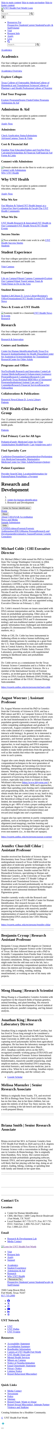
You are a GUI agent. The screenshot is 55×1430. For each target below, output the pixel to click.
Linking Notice (14, 1371)
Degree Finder (26, 100)
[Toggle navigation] (3, 17)
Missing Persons (29, 531)
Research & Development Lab (22, 1238)
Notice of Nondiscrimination (21, 1363)
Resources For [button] (14, 22)
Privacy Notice (14, 1368)
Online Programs (41, 100)
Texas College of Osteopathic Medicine (20, 82)
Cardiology (6, 456)
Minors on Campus (16, 1360)
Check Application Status (13, 135)
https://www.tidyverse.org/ (35, 782)
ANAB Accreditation (22, 517)
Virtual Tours (20, 281)
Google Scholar (14, 1077)
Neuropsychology (41, 462)
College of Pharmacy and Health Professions (24, 86)
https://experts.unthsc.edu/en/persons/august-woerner (26, 836)
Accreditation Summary (18, 1346)
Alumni (15, 28)
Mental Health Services (18, 1357)
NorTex (5, 371)
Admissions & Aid (16, 1270)
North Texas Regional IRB (19, 379)
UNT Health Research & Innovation (18, 223)
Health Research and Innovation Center (28, 371)
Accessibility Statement (18, 1343)
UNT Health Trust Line (18, 1354)
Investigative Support (24, 534)
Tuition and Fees (33, 150)
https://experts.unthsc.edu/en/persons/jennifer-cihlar (25, 924)
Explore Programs (10, 100)
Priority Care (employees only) (37, 444)
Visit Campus (7, 266)
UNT (10, 1326)
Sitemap (11, 1399)
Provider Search (9, 473)
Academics (12, 1265)
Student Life (7, 295)
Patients (5, 430)
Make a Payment (30, 476)
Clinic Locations (25, 473)
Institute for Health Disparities (32, 354)
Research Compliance (20, 377)
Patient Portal (15, 476)
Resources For (15, 1279)
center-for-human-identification (22, 500)
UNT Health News (26, 225)
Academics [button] (6, 50)
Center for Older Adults (21, 359)
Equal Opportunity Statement (21, 1365)
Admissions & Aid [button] (10, 103)
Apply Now (7, 123)
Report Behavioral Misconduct (22, 1374)
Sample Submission (10, 522)
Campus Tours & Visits (21, 138)
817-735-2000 (8, 1295)
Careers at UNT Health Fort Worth (24, 1352)
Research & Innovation (12, 339)
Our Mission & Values (12, 205)
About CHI (6, 517)
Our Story (13, 208)
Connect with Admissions (13, 170)
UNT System (13, 1331)
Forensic (22, 528)
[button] (2, 10)
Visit (9, 30)
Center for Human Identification (16, 351)
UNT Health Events (30, 298)
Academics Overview (11, 71)
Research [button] (5, 318)
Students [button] (5, 245)
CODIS (5, 528)
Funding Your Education (13, 150)
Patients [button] (5, 402)
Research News (8, 399)
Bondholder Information (19, 1349)
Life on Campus (9, 278)
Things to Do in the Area (19, 284)
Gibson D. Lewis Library (25, 295)
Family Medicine (19, 442)
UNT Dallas (13, 1329)
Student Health (15, 444)
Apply (10, 36)
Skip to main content (11, 2)
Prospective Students (17, 25)
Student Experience (16, 1268)
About (5, 514)
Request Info (13, 33)
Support (11, 1260)
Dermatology (18, 456)
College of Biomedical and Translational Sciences (25, 84)
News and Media (9, 519)
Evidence (13, 528)
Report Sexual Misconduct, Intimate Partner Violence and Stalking (28, 1406)
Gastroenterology (33, 456)
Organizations (14, 298)
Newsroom (12, 1393)
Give (9, 39)
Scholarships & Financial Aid (25, 152)
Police (10, 1396)
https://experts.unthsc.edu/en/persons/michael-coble (25, 687)
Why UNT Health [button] (10, 173)
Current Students (35, 25)
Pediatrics (6, 442)
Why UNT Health (16, 1276)
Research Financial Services (25, 385)
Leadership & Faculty (28, 208)
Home (4, 511)
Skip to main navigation (33, 2)
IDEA (18, 531)
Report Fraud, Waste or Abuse (22, 1402)
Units (4, 525)
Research (11, 1273)
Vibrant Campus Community (31, 278)
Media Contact (14, 1241)
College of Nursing (43, 88)
